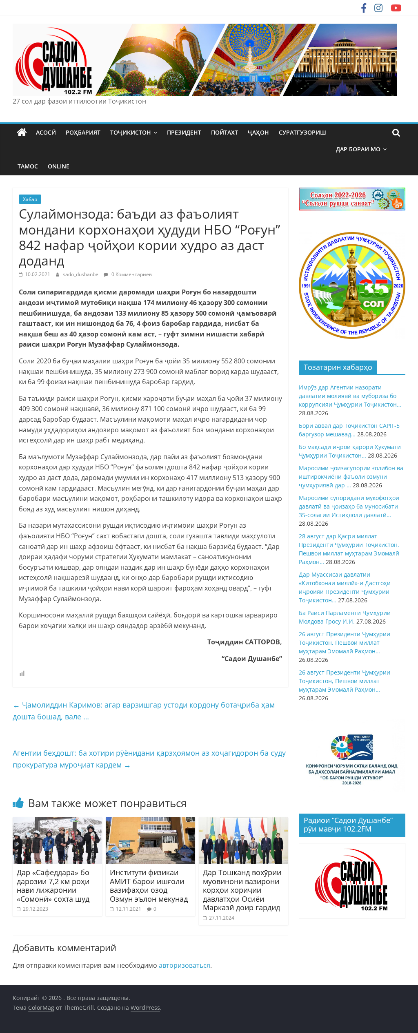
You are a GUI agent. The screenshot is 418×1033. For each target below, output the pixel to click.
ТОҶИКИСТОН (130, 132)
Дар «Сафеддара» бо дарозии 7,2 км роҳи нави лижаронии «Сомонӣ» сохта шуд (53, 885)
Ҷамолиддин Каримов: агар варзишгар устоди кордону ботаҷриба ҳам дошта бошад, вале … (144, 710)
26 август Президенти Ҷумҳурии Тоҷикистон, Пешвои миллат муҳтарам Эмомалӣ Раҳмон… (344, 642)
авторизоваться (184, 965)
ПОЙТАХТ (224, 132)
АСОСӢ (46, 132)
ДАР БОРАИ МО (358, 149)
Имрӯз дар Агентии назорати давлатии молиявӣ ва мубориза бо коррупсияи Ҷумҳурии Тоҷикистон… (350, 395)
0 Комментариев (131, 274)
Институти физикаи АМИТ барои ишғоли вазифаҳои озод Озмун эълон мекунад (149, 885)
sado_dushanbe (81, 274)
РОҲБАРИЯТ (83, 132)
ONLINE (58, 166)
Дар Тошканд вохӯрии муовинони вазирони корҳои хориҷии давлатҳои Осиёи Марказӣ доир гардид (242, 889)
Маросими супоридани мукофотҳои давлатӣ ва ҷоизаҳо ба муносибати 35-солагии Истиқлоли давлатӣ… (349, 506)
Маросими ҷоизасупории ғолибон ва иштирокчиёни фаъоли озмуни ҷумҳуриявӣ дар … (351, 476)
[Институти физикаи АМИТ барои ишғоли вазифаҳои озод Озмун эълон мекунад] (151, 822)
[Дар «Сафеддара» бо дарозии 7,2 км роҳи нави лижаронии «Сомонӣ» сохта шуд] (57, 822)
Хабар (30, 199)
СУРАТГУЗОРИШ (302, 132)
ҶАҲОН (258, 132)
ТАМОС (28, 166)
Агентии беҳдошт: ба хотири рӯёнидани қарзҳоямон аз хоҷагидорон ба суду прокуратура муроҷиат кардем (149, 759)
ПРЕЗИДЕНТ (184, 132)
